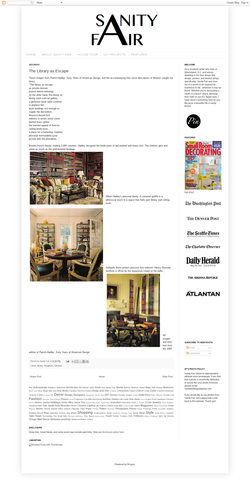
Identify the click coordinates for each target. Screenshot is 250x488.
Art (80, 387)
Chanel (88, 391)
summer (169, 413)
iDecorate (96, 403)
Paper (89, 408)
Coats (147, 391)
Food (71, 399)
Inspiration (116, 402)
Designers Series (93, 395)
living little (118, 405)
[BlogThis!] (77, 361)
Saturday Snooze (58, 413)
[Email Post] (67, 361)
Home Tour (79, 402)
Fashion (35, 399)
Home (102, 376)
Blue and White (55, 391)
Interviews (126, 402)
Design (69, 394)
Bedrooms (168, 387)
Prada (139, 409)
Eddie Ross (144, 395)
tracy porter (100, 416)
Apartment (61, 387)
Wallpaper (55, 419)
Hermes (169, 399)
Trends (115, 416)
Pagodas (75, 409)
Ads (30, 387)
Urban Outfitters (151, 416)
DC (52, 395)
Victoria (170, 416)
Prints (154, 409)
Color (153, 390)
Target (38, 416)
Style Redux (160, 413)
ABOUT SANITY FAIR (56, 54)
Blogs (45, 391)
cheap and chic (100, 390)
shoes (74, 413)
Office (60, 409)
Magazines (147, 405)
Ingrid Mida (105, 403)
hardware (161, 399)
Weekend (75, 419)
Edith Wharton (157, 395)
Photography (121, 408)
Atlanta (119, 387)
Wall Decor (43, 419)
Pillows (132, 408)
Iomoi (133, 402)
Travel (108, 416)
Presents (147, 409)
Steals (142, 413)
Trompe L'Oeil (126, 416)
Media (170, 405)
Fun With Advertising (93, 399)
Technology (47, 416)
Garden (115, 399)
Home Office (67, 402)
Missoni (32, 409)
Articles (85, 387)
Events (167, 395)
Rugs (46, 413)
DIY (107, 394)
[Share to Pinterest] (87, 361)
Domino (113, 395)
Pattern (103, 408)
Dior (102, 395)
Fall (171, 395)
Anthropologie (40, 387)
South (109, 413)
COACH (140, 390)
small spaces (100, 413)
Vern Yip (162, 416)
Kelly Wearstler (62, 405)
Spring (135, 413)
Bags (148, 387)
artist (92, 387)
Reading (32, 413)
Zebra (90, 419)
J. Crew (140, 402)
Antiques (52, 387)
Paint (82, 409)
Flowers (65, 399)
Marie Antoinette (161, 406)
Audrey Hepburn (131, 387)
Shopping (85, 412)
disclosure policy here (113, 432)
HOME (31, 54)
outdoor (67, 409)
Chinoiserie (123, 390)
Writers (83, 419)
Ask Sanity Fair (108, 387)
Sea (68, 413)
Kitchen (73, 405)
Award (142, 387)
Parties (95, 409)
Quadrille (162, 409)
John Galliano (167, 403)
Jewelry (156, 402)
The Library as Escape (49, 71)
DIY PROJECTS (114, 54)
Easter (135, 395)
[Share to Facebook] (84, 361)
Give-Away (134, 399)
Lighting (91, 405)
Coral (40, 395)
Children (113, 391)
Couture (46, 395)
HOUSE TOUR (87, 54)
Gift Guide (124, 399)
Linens (110, 405)
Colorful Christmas (165, 391)
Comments (194, 353)
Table (31, 416)
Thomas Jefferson (75, 416)
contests (33, 395)
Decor (59, 394)
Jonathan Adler (35, 405)
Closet (132, 391)
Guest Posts (151, 399)
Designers (48, 366)
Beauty (159, 387)
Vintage (33, 419)
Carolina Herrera (76, 391)
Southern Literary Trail (122, 413)
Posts (192, 347)
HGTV (31, 403)
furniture (107, 399)
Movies (39, 408)
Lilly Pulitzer (101, 405)
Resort (40, 413)
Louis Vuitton (134, 405)
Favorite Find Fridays (51, 399)
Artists (98, 387)
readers (170, 409)
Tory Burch (89, 416)
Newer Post (35, 376)
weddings (66, 419)
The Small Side (60, 416)
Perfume (111, 409)
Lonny (125, 406)
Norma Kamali (50, 409)
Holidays (55, 402)
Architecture (72, 387)
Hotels (88, 403)
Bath (154, 387)
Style (150, 412)
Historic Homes (42, 402)
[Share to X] (80, 361)
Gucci (142, 399)
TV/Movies (138, 416)
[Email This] (73, 361)
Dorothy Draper (125, 395)
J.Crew (148, 402)
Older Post (167, 376)
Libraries (58, 366)
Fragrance (78, 399)
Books (40, 366)
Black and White (36, 391)
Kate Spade (48, 405)
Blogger (131, 464)
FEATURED (139, 54)
